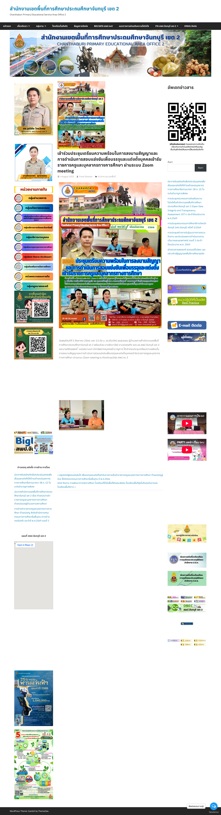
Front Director (85, 176)
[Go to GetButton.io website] (214, 812)
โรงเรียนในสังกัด (60, 26)
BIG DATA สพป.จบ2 (103, 26)
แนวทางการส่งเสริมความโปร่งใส (134, 26)
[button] (19, 162)
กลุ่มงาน (40, 26)
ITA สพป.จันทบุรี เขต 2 (165, 26)
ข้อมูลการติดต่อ (81, 26)
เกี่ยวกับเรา (22, 26)
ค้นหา (170, 162)
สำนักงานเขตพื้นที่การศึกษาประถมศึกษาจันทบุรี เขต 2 (64, 8)
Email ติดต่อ (190, 26)
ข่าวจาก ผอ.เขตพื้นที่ (107, 176)
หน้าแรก (7, 26)
